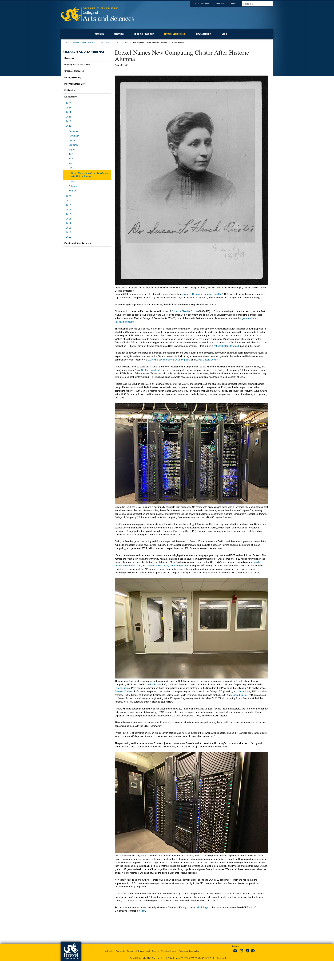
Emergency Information (189, 951)
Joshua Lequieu (239, 695)
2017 (68, 210)
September (74, 145)
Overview (69, 58)
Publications (70, 90)
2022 (68, 121)
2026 (68, 103)
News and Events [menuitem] (203, 34)
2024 (68, 112)
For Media (120, 951)
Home (65, 42)
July (71, 154)
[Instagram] (241, 953)
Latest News (105, 42)
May (71, 163)
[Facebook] (235, 953)
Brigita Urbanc (123, 688)
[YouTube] (247, 953)
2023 (68, 117)
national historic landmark (227, 346)
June (71, 158)
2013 (68, 228)
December (74, 131)
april (126, 42)
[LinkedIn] (253, 953)
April (71, 167)
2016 (68, 214)
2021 (118, 42)
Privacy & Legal (143, 951)
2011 (68, 237)
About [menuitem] (224, 34)
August (72, 149)
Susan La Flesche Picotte (185, 311)
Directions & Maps (169, 951)
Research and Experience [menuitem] (175, 34)
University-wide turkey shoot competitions (168, 565)
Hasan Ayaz (244, 691)
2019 (68, 200)
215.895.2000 (197, 958)
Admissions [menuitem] (119, 34)
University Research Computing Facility (201, 294)
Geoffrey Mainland (150, 370)
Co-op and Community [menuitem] (144, 34)
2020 (68, 196)
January (72, 191)
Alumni (233, 3)
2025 (68, 108)
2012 (68, 232)
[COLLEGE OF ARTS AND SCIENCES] (97, 20)
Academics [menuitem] (99, 34)
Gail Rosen (155, 684)
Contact (155, 951)
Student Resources (202, 3)
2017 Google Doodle (207, 359)
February (73, 186)
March (72, 182)
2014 (68, 223)
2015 (68, 219)
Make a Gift (220, 3)
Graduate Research (74, 71)
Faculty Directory (73, 77)
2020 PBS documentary (160, 359)
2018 (68, 205)
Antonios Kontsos (124, 691)
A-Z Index (109, 951)
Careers (130, 951)
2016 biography (182, 359)
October (72, 140)
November (74, 136)
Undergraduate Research (77, 64)
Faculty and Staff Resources (78, 243)
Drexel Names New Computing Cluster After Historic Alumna (89, 175)
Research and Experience (84, 42)
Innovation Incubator (74, 84)
